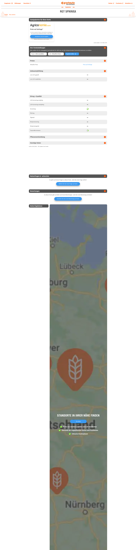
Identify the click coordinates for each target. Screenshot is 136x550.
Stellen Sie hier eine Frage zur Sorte (68, 184)
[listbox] (8, 3)
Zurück (6, 14)
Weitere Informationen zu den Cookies (41, 39)
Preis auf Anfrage (87, 64)
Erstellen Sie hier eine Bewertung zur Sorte (68, 198)
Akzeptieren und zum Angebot (41, 36)
